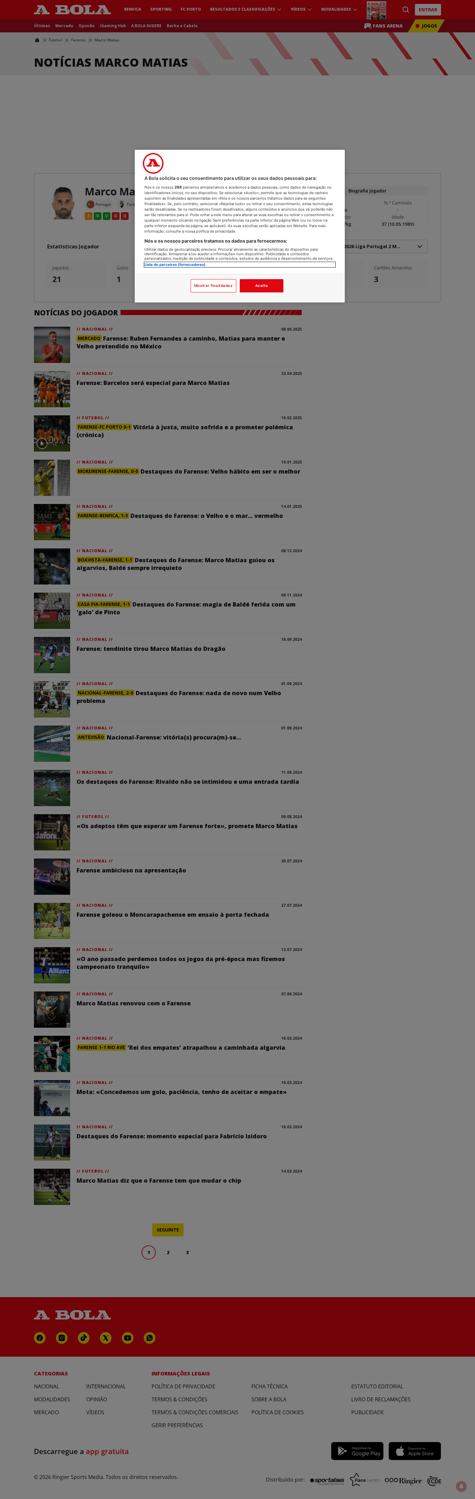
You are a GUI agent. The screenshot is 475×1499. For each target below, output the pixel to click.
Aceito (261, 285)
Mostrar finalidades (213, 285)
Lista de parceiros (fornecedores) (175, 264)
